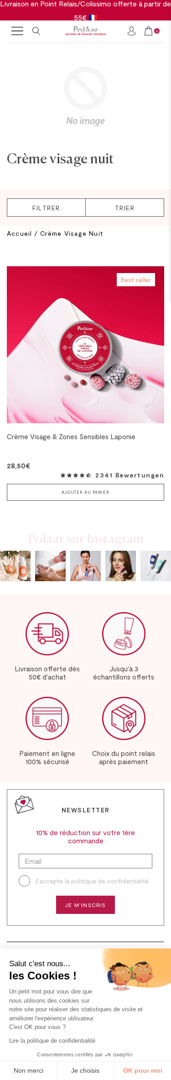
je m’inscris (85, 905)
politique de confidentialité (110, 881)
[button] (76, 475)
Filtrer (46, 208)
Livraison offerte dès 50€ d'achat (47, 672)
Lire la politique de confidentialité (52, 1040)
